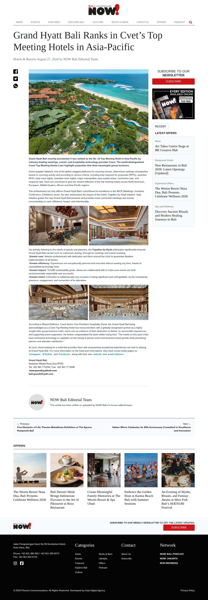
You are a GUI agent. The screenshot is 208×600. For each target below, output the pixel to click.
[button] (190, 22)
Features (54, 22)
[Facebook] (22, 563)
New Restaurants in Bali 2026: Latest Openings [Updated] (171, 169)
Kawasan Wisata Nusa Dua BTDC (46, 363)
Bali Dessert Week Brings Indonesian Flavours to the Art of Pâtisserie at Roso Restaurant (64, 499)
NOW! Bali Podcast (172, 554)
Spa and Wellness (164, 206)
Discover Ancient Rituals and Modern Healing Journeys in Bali (171, 215)
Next (187, 424)
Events (35, 22)
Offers (161, 22)
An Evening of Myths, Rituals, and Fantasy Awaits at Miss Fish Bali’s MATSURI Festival (176, 499)
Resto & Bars (120, 22)
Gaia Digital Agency (95, 590)
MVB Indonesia (169, 563)
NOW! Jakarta (169, 558)
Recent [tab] (160, 126)
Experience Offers (164, 183)
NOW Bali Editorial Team (80, 59)
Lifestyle (142, 22)
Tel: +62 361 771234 (39, 367)
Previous (23, 424)
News (19, 22)
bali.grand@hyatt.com (41, 374)
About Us (126, 554)
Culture (98, 22)
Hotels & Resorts (24, 59)
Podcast (179, 22)
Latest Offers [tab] (166, 133)
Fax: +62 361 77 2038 (63, 367)
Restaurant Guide (164, 160)
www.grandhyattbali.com (43, 370)
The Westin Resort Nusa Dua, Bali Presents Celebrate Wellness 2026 (171, 192)
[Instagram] (15, 563)
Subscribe (126, 558)
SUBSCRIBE (179, 527)
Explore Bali (76, 22)
